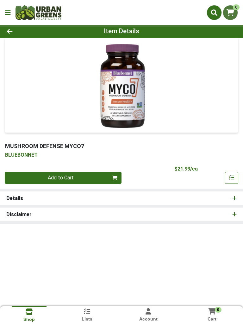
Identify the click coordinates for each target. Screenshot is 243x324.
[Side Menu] (8, 12)
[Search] (214, 12)
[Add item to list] (231, 178)
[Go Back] (34, 31)
